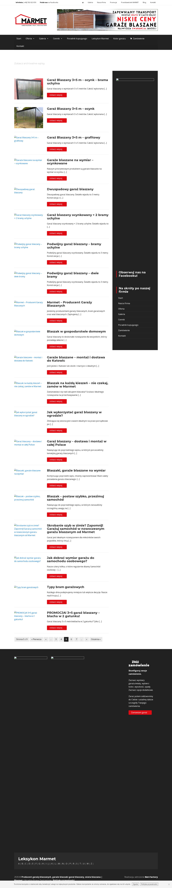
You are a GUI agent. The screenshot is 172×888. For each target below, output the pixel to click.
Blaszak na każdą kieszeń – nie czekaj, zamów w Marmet (77, 384)
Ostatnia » (96, 639)
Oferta (29, 38)
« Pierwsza (36, 639)
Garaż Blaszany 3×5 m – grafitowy (73, 137)
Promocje (113, 2)
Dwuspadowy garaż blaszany (70, 189)
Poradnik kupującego (77, 38)
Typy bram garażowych (65, 587)
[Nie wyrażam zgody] (169, 884)
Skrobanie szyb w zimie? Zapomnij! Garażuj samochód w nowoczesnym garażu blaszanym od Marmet (75, 529)
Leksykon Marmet (100, 38)
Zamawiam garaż (139, 712)
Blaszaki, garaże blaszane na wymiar (76, 470)
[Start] (83, 2)
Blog (144, 2)
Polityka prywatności (64, 880)
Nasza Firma (101, 2)
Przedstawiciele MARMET (130, 2)
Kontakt (153, 2)
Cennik (56, 38)
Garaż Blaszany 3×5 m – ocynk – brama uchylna (77, 81)
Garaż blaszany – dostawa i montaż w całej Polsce (76, 442)
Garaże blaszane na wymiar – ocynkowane (70, 161)
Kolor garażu (119, 38)
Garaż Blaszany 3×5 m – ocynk (70, 108)
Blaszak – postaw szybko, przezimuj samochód (75, 497)
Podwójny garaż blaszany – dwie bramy (73, 274)
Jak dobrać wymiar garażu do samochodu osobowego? (70, 559)
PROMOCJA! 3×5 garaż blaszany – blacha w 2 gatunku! (73, 614)
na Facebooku (49, 2)
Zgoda (135, 884)
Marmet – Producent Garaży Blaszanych (69, 303)
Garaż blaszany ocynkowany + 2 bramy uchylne (77, 216)
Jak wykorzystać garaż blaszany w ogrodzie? (74, 413)
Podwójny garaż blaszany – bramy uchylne (74, 245)
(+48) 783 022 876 (30, 2)
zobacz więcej (56, 95)
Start (18, 38)
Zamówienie (138, 38)
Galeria (90, 2)
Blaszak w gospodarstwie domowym (76, 331)
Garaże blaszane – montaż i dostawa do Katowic (76, 358)
